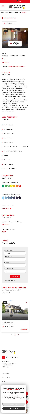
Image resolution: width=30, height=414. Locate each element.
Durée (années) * (8, 256)
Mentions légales (6, 377)
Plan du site (4, 381)
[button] (17, 334)
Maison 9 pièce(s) (9, 323)
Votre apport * (7, 262)
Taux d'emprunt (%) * (9, 268)
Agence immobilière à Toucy (9, 12)
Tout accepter (14, 408)
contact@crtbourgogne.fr (9, 363)
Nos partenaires (5, 373)
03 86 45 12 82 (6, 361)
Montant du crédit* (8, 250)
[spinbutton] (15, 271)
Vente (19, 12)
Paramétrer (13, 404)
